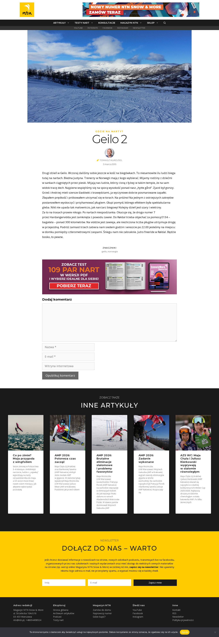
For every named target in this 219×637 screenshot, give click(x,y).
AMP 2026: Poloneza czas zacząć (65, 458)
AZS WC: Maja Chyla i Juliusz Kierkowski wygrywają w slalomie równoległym (190, 463)
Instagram (122, 28)
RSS (174, 613)
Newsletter (139, 28)
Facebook (107, 28)
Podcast (57, 616)
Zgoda (184, 632)
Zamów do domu (102, 609)
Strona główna (60, 609)
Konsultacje (106, 22)
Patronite (93, 28)
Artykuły (59, 22)
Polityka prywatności (183, 620)
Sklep (151, 22)
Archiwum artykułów (63, 613)
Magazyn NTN (129, 22)
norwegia (113, 251)
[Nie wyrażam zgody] (215, 632)
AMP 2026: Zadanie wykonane (146, 458)
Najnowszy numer (102, 613)
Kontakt (176, 609)
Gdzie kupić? (99, 616)
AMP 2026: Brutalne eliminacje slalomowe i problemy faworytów (105, 463)
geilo (104, 251)
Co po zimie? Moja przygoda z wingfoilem (23, 458)
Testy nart (82, 22)
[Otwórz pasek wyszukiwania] (164, 23)
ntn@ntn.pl (18, 620)
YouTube (78, 28)
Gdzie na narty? (109, 131)
